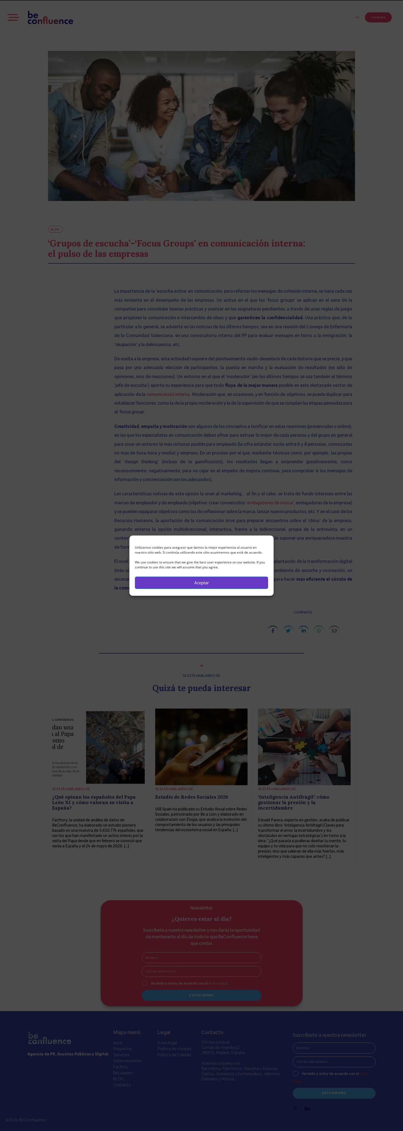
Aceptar (201, 582)
